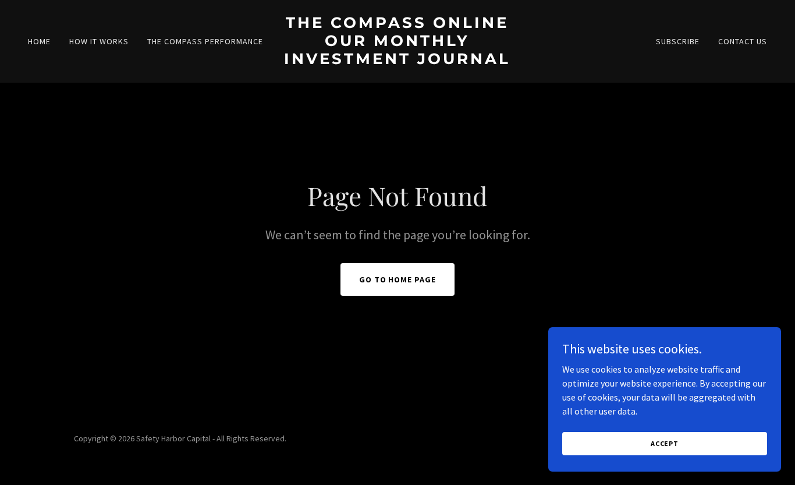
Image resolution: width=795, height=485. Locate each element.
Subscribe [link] (678, 41)
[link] (397, 60)
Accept (665, 443)
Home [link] (39, 41)
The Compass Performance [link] (205, 41)
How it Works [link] (99, 41)
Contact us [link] (742, 41)
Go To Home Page (397, 279)
